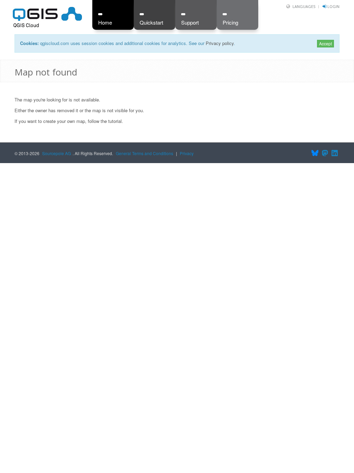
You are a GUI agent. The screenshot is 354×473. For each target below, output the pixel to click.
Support (190, 22)
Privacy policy (220, 43)
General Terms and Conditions (144, 153)
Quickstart (151, 22)
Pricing (230, 22)
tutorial (115, 121)
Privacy (187, 153)
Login (333, 6)
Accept (325, 43)
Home (105, 22)
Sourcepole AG (56, 153)
